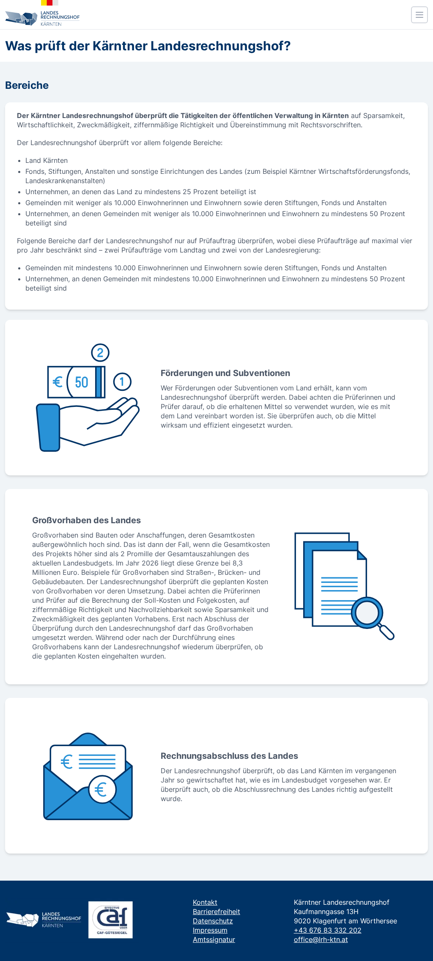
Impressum (210, 930)
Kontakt (205, 902)
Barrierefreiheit (216, 911)
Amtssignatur (214, 939)
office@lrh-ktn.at (321, 939)
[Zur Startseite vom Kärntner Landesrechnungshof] (42, 13)
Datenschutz (213, 921)
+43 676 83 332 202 (328, 930)
